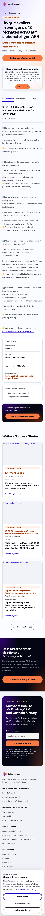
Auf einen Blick (22, 99)
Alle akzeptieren (22, 910)
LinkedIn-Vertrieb (8, 793)
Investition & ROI (8, 844)
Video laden (22, 87)
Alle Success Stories (14, 13)
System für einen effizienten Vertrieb (16, 801)
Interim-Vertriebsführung (11, 831)
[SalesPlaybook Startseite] (11, 4)
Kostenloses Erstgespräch (22, 58)
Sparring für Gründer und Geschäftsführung (18, 839)
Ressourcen (6, 863)
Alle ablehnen (22, 896)
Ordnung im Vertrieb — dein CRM (14, 807)
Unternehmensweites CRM (12, 820)
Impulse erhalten (22, 743)
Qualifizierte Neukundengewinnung (15, 788)
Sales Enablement (9, 827)
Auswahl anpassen (22, 903)
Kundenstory (8, 99)
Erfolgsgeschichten (9, 854)
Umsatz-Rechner (8, 867)
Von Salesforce (8, 812)
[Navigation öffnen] (40, 4)
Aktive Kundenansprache (11, 797)
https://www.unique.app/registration (18, 331)
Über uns (5, 859)
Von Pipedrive (7, 816)
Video (33, 99)
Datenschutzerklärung (26, 889)
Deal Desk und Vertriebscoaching (14, 835)
